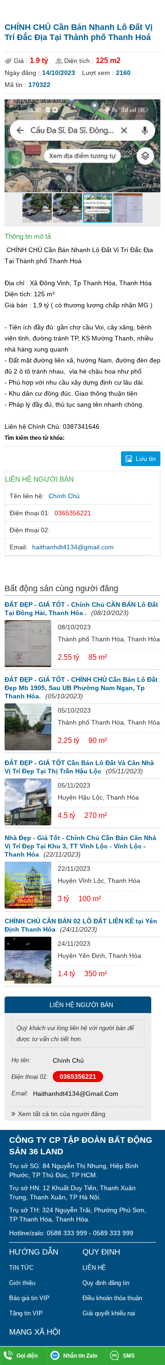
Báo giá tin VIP (29, 1298)
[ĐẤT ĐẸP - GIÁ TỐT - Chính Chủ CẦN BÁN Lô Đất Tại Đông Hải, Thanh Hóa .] (28, 643)
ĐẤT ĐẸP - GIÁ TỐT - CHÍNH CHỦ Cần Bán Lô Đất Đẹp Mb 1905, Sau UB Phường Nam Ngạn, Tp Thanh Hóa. (81, 688)
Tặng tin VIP (26, 1313)
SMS (129, 1356)
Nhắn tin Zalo (80, 1356)
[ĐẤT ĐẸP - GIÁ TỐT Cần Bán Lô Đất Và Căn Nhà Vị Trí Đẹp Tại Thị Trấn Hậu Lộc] (28, 801)
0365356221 (73, 513)
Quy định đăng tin (105, 1282)
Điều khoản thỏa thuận (112, 1298)
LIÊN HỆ (94, 1267)
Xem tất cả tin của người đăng (61, 1113)
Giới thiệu (22, 1282)
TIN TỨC (21, 1267)
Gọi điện (27, 1356)
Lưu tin (146, 458)
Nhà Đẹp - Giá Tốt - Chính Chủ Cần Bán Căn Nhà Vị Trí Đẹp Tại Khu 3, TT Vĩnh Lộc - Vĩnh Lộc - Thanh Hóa (80, 846)
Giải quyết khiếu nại (108, 1313)
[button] (152, 107)
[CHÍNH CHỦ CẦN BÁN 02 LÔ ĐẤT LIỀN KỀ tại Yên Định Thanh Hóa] (28, 960)
